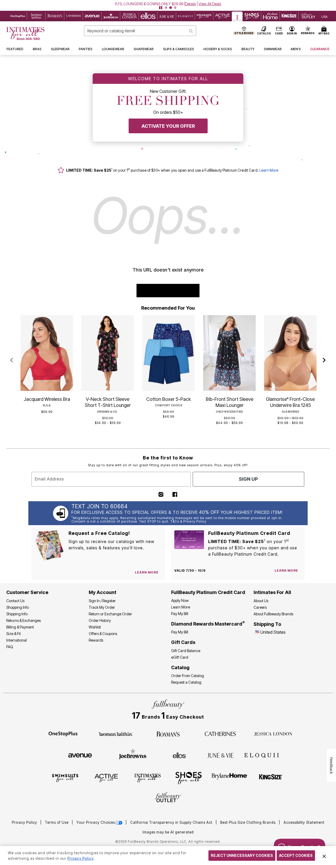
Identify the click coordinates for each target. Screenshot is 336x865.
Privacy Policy (25, 822)
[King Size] (271, 777)
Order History (100, 620)
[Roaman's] (168, 733)
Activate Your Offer (168, 126)
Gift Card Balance (185, 650)
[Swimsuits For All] (65, 777)
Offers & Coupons (103, 633)
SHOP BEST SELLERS (168, 290)
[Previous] (11, 360)
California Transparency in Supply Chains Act (171, 822)
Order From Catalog (187, 675)
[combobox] (140, 30)
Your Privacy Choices (95, 822)
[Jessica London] (273, 733)
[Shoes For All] (188, 777)
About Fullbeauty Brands (273, 614)
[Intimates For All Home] (25, 33)
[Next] (324, 360)
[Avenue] (80, 755)
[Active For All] (106, 777)
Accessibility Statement (304, 822)
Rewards (96, 640)
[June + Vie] (220, 755)
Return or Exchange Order (110, 614)
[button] (168, 4)
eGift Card (179, 657)
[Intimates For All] (147, 777)
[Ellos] (179, 754)
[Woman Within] (115, 733)
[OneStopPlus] (63, 733)
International (16, 640)
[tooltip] (17, 16)
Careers (260, 607)
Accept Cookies (296, 855)
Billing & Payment (20, 627)
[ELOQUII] (261, 754)
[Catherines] (220, 733)
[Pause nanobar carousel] (161, 8)
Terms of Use (57, 822)
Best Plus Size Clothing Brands (248, 822)
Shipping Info (17, 614)
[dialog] (324, 16)
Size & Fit (13, 633)
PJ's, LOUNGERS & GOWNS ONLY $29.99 (149, 4)
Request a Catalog (186, 682)
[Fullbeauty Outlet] (168, 798)
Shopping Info (17, 607)
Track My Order (102, 607)
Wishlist (95, 627)
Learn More (268, 170)
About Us (261, 600)
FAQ (9, 646)
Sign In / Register (102, 600)
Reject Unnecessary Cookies (242, 855)
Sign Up (248, 479)
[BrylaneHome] (229, 777)
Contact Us (15, 600)
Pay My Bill (179, 613)
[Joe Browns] (132, 754)
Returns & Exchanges (23, 620)
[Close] (324, 855)
